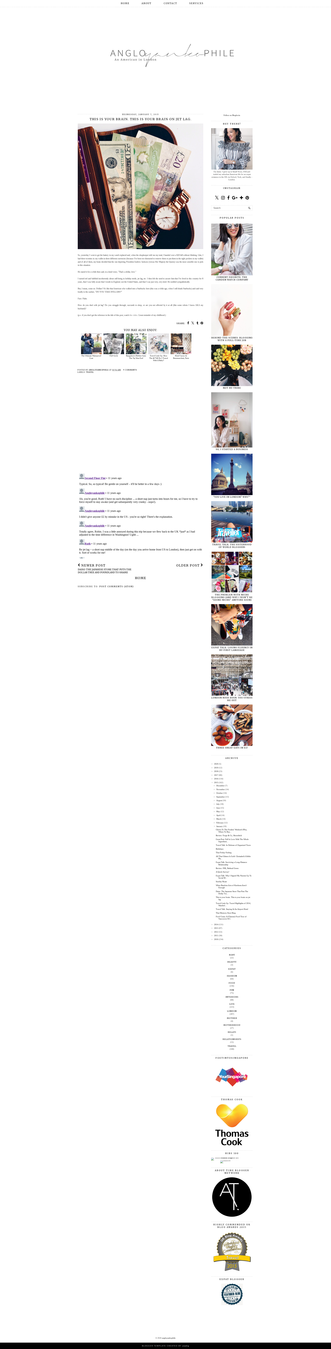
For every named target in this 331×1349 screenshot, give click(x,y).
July (218, 804)
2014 (216, 924)
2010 (216, 939)
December (220, 786)
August (219, 800)
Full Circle (114, 356)
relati (232, 1032)
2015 (216, 782)
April (218, 815)
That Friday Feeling (224, 852)
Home (125, 3)
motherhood (231, 1025)
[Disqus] (140, 426)
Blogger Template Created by (165, 1346)
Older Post (188, 565)
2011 (216, 935)
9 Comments (130, 370)
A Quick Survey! (222, 872)
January (219, 826)
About (147, 3)
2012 (216, 932)
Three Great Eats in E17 (232, 747)
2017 (216, 775)
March (219, 819)
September (220, 797)
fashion (232, 976)
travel (90, 372)
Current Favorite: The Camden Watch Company (232, 278)
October (219, 793)
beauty (232, 962)
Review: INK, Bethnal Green (227, 868)
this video (133, 315)
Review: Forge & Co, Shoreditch (229, 835)
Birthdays (219, 849)
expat (232, 969)
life (232, 1004)
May (218, 811)
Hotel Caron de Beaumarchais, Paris (181, 357)
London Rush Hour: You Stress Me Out (232, 699)
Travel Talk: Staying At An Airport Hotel (232, 909)
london (232, 1011)
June (218, 808)
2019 (216, 768)
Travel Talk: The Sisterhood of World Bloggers (232, 545)
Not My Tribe (232, 388)
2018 (216, 771)
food (232, 983)
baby (232, 955)
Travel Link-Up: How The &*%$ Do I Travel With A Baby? (158, 358)
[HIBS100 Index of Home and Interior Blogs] (225, 1158)
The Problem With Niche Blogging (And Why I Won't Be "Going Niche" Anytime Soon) (232, 597)
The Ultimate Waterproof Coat (91, 357)
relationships (232, 1039)
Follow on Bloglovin (232, 115)
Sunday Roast (221, 881)
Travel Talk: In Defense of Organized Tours (233, 845)
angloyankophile (168, 1338)
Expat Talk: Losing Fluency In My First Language (232, 648)
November (220, 789)
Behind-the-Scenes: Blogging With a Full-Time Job (232, 339)
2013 (216, 928)
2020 (216, 764)
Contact (170, 3)
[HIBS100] (225, 1160)
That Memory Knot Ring (226, 913)
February (220, 823)
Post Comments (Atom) (116, 586)
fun (232, 990)
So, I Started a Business (232, 449)
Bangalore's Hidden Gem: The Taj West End (136, 357)
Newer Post (104, 568)
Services (196, 3)
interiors (231, 997)
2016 (216, 779)
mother (232, 1018)
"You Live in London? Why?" (231, 497)
